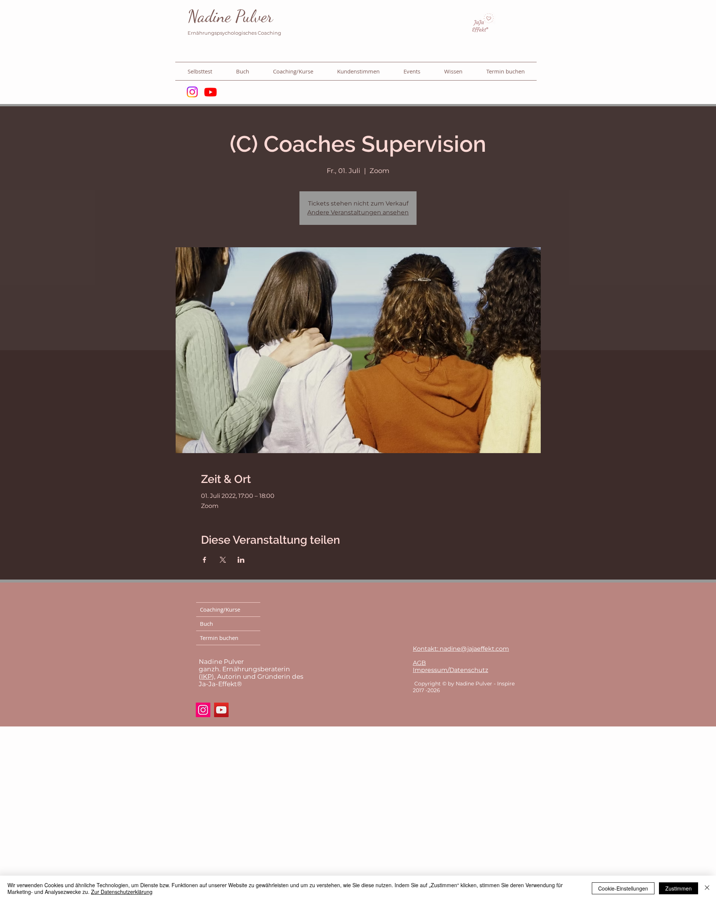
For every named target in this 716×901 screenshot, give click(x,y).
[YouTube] (221, 710)
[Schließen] (707, 888)
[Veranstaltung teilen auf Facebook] (204, 560)
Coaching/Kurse (220, 609)
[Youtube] (210, 92)
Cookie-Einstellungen (623, 888)
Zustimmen (678, 888)
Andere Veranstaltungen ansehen (358, 212)
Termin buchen (219, 637)
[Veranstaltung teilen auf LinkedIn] (241, 560)
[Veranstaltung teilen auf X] (222, 560)
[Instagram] (192, 92)
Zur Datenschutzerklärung (122, 891)
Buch (206, 623)
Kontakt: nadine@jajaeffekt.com (461, 648)
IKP (206, 676)
